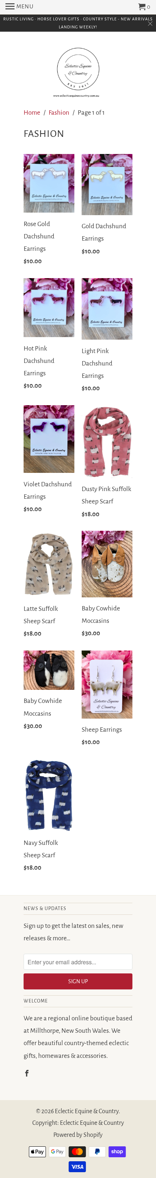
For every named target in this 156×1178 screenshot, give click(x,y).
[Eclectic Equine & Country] (78, 70)
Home (32, 112)
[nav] (19, 7)
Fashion (59, 112)
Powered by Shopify (78, 1135)
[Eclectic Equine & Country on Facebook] (28, 1074)
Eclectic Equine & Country (87, 1111)
